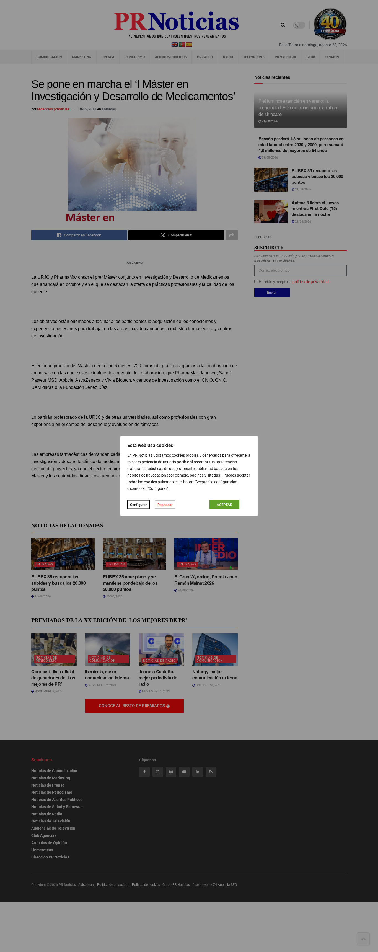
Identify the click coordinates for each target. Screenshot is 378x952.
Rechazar (165, 505)
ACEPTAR (224, 505)
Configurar (138, 505)
